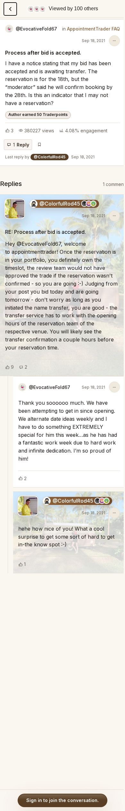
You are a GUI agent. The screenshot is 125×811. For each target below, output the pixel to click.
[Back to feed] (10, 9)
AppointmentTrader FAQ (93, 28)
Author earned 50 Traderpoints (38, 114)
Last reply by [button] (50, 156)
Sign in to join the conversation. (62, 800)
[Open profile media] (14, 208)
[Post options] (114, 40)
